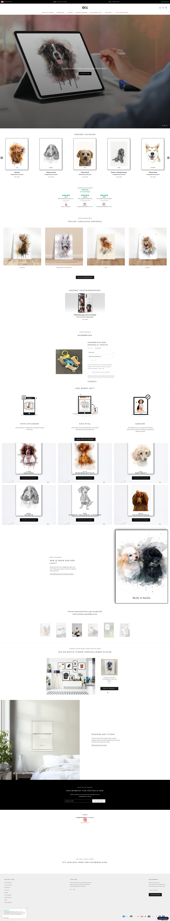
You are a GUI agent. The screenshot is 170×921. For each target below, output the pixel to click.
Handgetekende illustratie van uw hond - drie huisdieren (85, 206)
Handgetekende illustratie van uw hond (66, 206)
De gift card (7, 887)
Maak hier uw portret (85, 439)
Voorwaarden (7, 897)
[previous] (40, 676)
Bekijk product (109, 688)
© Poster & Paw (10, 916)
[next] (129, 676)
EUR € (7, 912)
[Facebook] (70, 889)
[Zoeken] (163, 7)
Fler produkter (122, 12)
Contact (6, 892)
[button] (101, 376)
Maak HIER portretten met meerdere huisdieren (62, 574)
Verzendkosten (8, 902)
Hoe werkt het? (96, 12)
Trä (106, 267)
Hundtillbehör (81, 12)
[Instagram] (73, 889)
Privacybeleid (7, 895)
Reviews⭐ (109, 12)
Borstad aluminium (64, 267)
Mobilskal (61, 12)
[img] (85, 190)
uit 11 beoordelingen (85, 191)
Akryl (148, 267)
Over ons (6, 890)
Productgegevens (92, 381)
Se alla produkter (85, 277)
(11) (168, 1)
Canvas (22, 267)
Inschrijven (98, 801)
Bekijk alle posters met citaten (99, 745)
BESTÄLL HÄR (85, 73)
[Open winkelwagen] (166, 7)
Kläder (70, 12)
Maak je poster (48, 12)
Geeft (5, 900)
